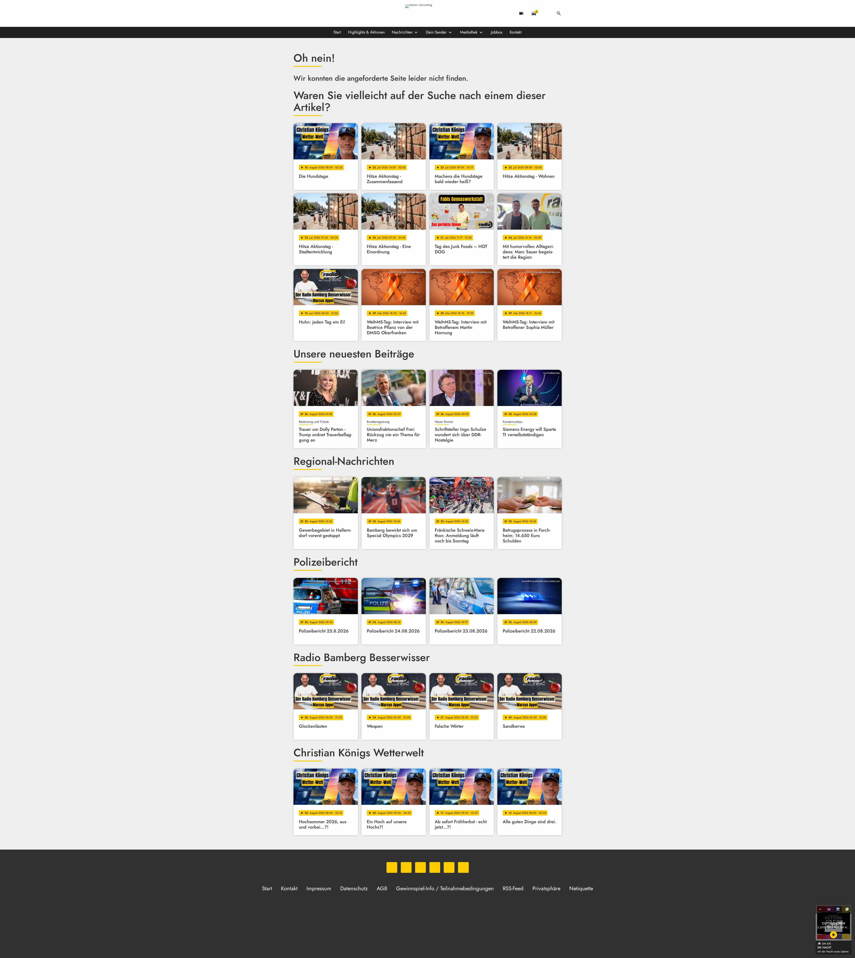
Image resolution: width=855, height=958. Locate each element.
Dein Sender (436, 32)
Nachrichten (402, 32)
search (559, 13)
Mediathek (468, 32)
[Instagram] (315, 13)
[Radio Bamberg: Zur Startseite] (427, 13)
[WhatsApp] (297, 13)
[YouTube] (324, 13)
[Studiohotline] (342, 13)
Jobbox (496, 32)
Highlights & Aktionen (366, 32)
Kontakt (515, 32)
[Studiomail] (333, 13)
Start (337, 32)
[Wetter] (546, 13)
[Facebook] (306, 13)
